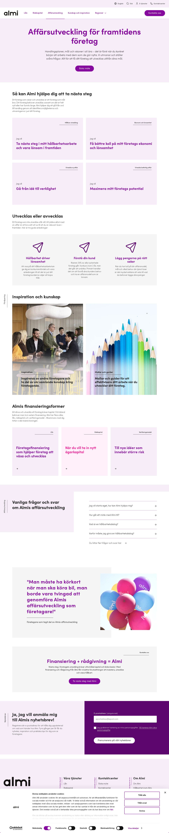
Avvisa (142, 811)
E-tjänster (143, 4)
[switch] (71, 828)
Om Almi (137, 784)
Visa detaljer (133, 828)
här (111, 810)
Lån (65, 784)
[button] (100, 13)
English (120, 4)
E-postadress (106, 713)
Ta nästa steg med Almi (84, 681)
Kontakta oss (154, 13)
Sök (131, 4)
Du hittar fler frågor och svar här (105, 543)
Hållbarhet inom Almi (142, 788)
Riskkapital (68, 788)
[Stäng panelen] (165, 792)
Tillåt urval (142, 803)
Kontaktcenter (159, 4)
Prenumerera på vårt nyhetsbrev (114, 740)
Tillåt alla (142, 795)
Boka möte (84, 68)
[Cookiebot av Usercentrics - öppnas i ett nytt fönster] (16, 828)
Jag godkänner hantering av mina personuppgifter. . (127, 729)
